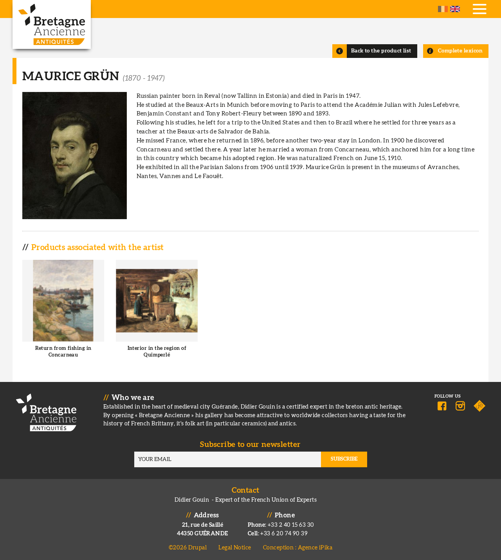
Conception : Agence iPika (297, 548)
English (455, 9)
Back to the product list (381, 51)
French (443, 9)
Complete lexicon (460, 51)
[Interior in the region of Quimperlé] (157, 315)
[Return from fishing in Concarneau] (63, 315)
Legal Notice (234, 548)
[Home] (52, 24)
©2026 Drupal (188, 548)
